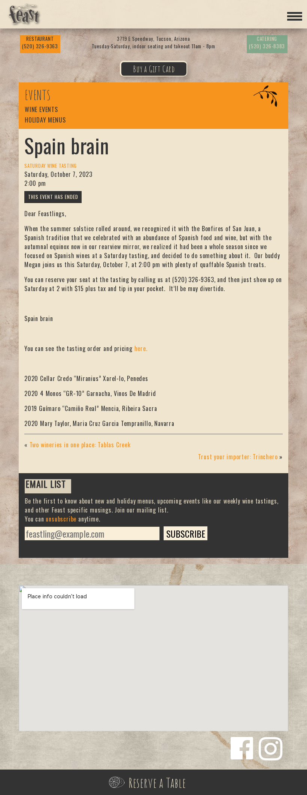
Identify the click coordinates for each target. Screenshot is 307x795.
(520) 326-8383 (267, 42)
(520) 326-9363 (40, 42)
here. (141, 348)
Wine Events (41, 110)
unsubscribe (61, 518)
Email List (45, 484)
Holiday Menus (45, 120)
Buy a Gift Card (154, 69)
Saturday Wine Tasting (50, 165)
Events (38, 95)
